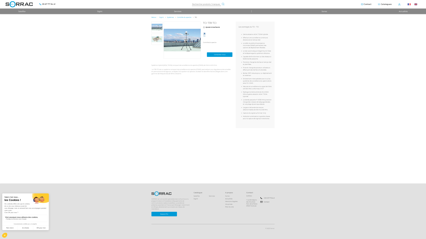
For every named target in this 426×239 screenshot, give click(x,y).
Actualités (403, 11)
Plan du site (229, 207)
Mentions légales (231, 201)
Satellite (197, 196)
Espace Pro (164, 214)
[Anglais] (415, 4)
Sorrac (324, 11)
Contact (266, 202)
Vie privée (228, 204)
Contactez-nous (219, 54)
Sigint (196, 199)
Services (177, 11)
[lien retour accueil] (19, 4)
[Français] (409, 4)
